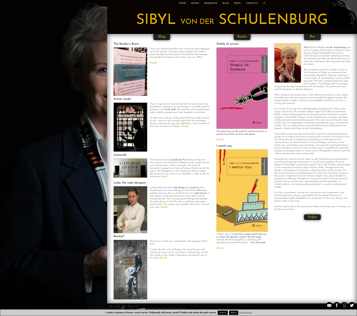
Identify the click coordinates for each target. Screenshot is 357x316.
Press (237, 3)
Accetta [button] (222, 313)
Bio (312, 36)
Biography (210, 3)
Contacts (252, 3)
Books (195, 3)
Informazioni (245, 313)
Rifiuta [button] (234, 313)
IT (264, 3)
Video (312, 217)
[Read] (153, 63)
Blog (226, 3)
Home (182, 3)
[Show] (219, 140)
